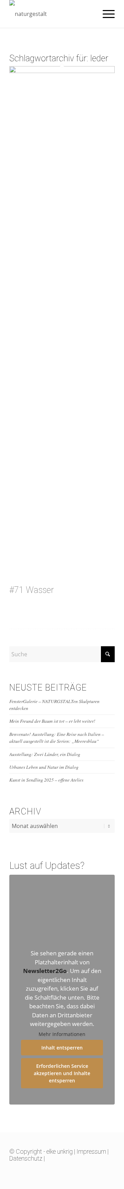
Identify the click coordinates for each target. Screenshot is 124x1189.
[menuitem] (105, 14)
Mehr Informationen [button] (62, 1034)
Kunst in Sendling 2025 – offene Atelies (46, 779)
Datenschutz (25, 1158)
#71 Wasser (31, 590)
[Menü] (105, 14)
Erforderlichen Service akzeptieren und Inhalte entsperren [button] (62, 1073)
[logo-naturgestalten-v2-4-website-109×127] (51, 14)
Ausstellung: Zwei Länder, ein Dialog (44, 754)
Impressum (91, 1151)
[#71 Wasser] (62, 71)
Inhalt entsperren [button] (62, 1047)
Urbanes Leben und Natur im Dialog (44, 767)
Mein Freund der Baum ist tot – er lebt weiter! (52, 721)
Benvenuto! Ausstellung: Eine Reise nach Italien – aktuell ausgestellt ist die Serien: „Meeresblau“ (56, 737)
